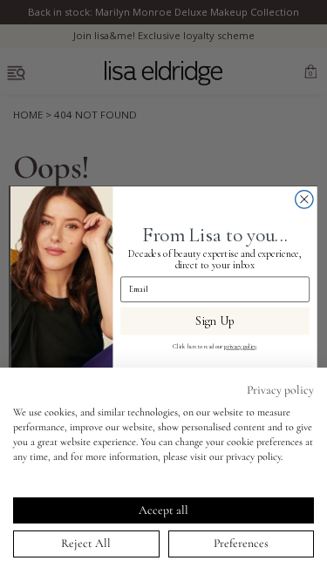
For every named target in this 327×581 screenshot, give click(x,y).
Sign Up (215, 320)
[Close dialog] (304, 199)
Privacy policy (280, 389)
